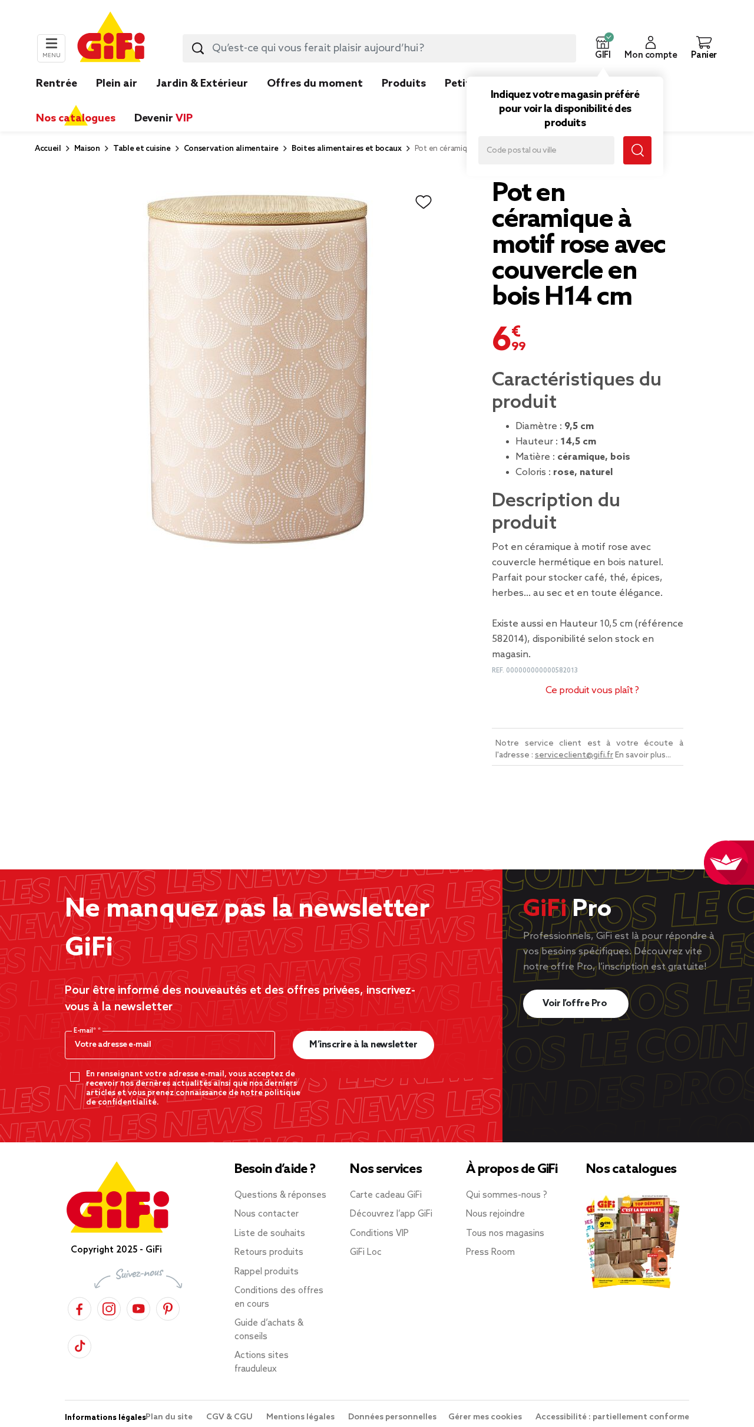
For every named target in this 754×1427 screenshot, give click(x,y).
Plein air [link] (116, 83)
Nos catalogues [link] (75, 118)
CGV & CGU (230, 1417)
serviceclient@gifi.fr (574, 755)
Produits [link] (404, 83)
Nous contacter (266, 1214)
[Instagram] (109, 1307)
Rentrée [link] (56, 83)
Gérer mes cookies (486, 1417)
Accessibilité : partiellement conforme (612, 1417)
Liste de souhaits (269, 1233)
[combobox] (379, 48)
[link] (403, 101)
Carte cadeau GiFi (386, 1195)
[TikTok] (79, 1345)
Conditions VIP (379, 1233)
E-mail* (86, 1031)
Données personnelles (392, 1417)
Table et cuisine (142, 148)
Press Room (490, 1252)
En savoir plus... (643, 755)
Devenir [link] (163, 118)
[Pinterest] (168, 1307)
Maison (87, 148)
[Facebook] (79, 1307)
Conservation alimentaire (231, 148)
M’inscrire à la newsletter (363, 1044)
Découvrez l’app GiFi (391, 1214)
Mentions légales (301, 1417)
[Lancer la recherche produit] (198, 48)
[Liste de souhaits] (423, 202)
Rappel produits (266, 1272)
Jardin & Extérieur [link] (202, 83)
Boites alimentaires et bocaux (347, 148)
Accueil (48, 148)
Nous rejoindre (495, 1214)
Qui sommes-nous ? (506, 1195)
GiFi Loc (366, 1252)
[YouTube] (138, 1307)
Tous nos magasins (505, 1233)
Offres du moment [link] (315, 83)
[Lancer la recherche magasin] (637, 150)
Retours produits (268, 1252)
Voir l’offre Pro (576, 1003)
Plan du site (169, 1417)
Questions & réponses (280, 1195)
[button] (602, 48)
